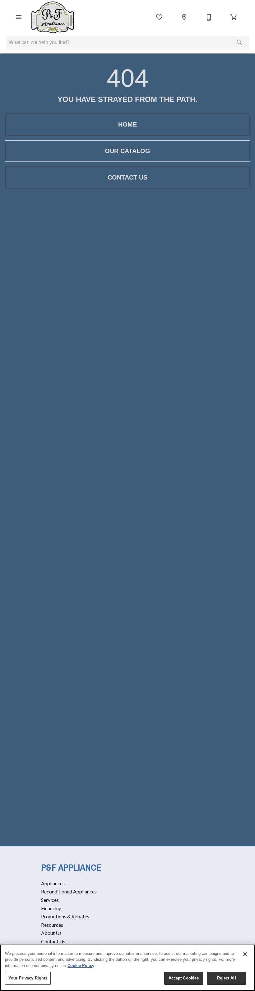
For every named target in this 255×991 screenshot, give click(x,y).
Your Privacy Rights (27, 978)
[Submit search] (239, 42)
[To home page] (52, 17)
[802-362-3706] (209, 17)
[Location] (184, 17)
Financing (51, 908)
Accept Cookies (184, 978)
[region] (127, 967)
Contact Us (127, 177)
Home (127, 124)
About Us (51, 933)
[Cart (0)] (233, 17)
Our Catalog (127, 150)
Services (50, 900)
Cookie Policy (80, 965)
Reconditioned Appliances (69, 891)
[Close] (245, 954)
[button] (18, 17)
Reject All (226, 978)
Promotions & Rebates (65, 916)
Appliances (53, 883)
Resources (52, 925)
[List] (159, 17)
